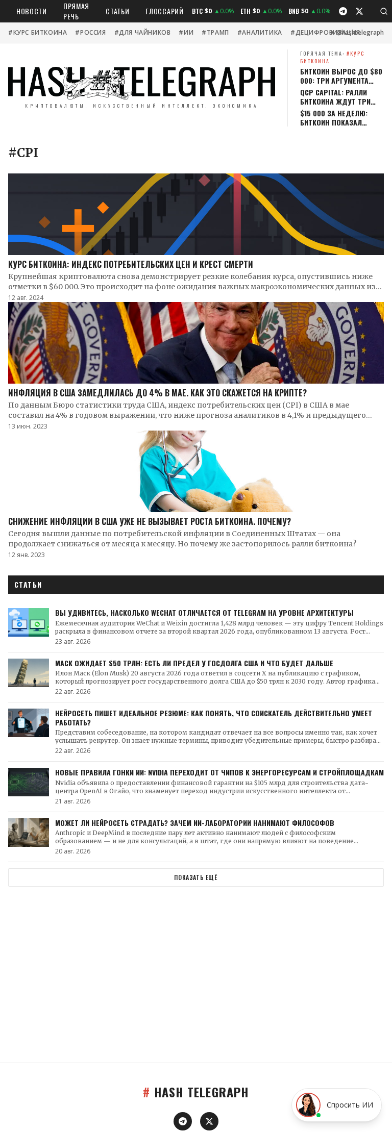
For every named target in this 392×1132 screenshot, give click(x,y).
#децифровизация (325, 33)
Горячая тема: (332, 57)
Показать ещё (195, 877)
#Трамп (215, 33)
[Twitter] (359, 11)
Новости (31, 11)
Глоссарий (164, 11)
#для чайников (142, 33)
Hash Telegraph (196, 1092)
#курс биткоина (37, 33)
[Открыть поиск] (384, 11)
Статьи (117, 11)
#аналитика (259, 33)
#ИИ (186, 33)
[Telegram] (343, 11)
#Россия (90, 33)
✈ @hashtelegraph (356, 33)
